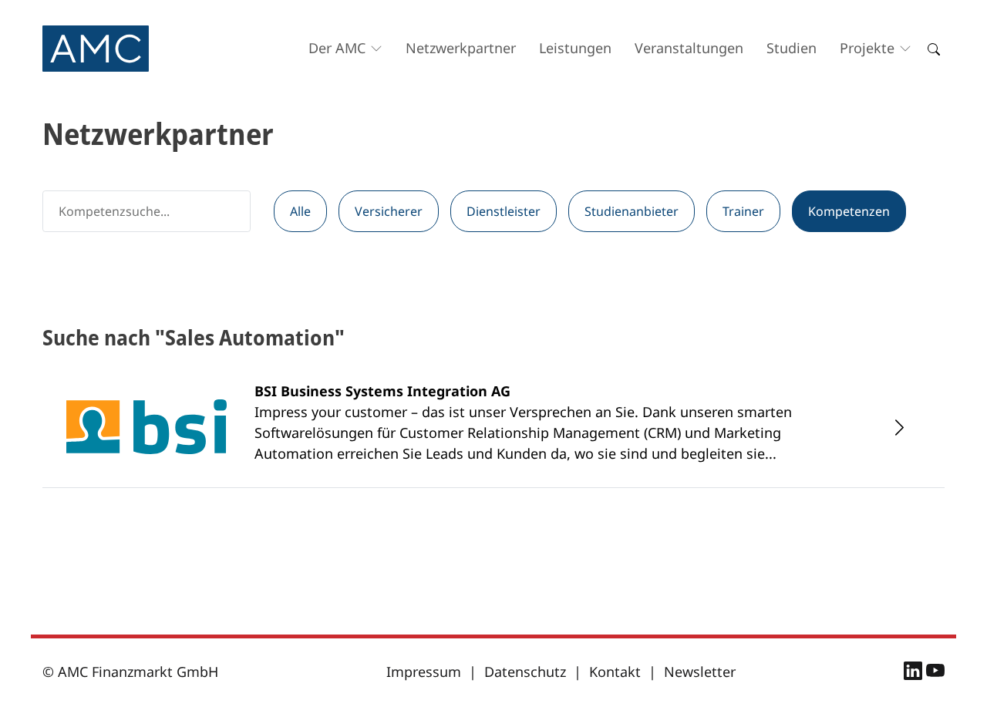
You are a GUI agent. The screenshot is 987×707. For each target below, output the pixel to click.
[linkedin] (915, 673)
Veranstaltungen (689, 48)
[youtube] (935, 673)
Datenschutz (525, 671)
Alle (300, 211)
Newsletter (700, 671)
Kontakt (615, 671)
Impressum (423, 671)
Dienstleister (504, 211)
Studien (791, 48)
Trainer (743, 211)
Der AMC (336, 48)
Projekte (867, 48)
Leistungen (575, 48)
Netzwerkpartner (461, 48)
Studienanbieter (631, 211)
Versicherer (389, 211)
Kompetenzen (849, 211)
